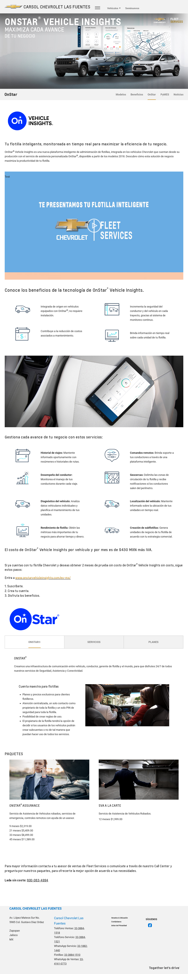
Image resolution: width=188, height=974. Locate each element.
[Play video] (94, 226)
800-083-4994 (37, 880)
